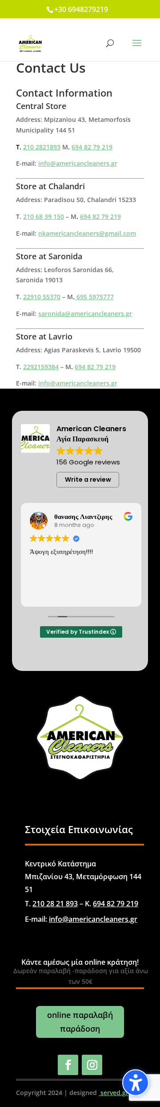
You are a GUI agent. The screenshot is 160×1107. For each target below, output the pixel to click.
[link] (30, 43)
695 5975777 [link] (94, 296)
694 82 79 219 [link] (92, 147)
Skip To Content (34, 11)
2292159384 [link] (41, 367)
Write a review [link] (88, 479)
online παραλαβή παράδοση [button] (80, 1022)
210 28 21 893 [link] (55, 903)
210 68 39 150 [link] (43, 216)
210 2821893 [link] (41, 147)
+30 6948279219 (81, 9)
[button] (135, 1082)
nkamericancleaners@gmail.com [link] (87, 233)
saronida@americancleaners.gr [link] (85, 313)
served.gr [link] (113, 1092)
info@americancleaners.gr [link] (77, 163)
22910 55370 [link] (41, 296)
